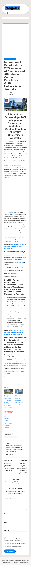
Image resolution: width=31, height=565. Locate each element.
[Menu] (25, 8)
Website (6, 530)
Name (6, 514)
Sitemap (26, 560)
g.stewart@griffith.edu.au (19, 365)
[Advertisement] (15, 41)
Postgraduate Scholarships (10, 436)
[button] (9, 454)
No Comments (10, 94)
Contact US (10, 560)
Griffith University (9, 141)
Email (6, 522)
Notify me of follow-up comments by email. (17, 543)
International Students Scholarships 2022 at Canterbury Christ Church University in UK (14, 332)
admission (9, 359)
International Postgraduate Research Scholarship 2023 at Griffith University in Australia (8, 422)
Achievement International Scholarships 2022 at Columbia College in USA (15, 246)
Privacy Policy (19, 560)
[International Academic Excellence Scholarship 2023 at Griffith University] (19, 391)
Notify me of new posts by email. (14, 546)
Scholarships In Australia (10, 58)
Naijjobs (9, 443)
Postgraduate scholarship (11, 167)
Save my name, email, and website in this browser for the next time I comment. (14, 539)
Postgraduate (14, 273)
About (4, 560)
